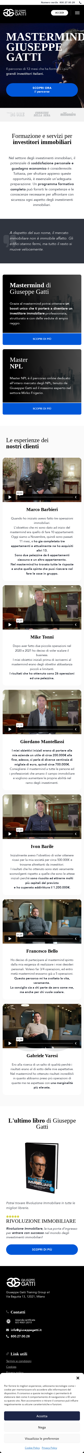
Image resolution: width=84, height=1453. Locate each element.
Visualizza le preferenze (42, 1438)
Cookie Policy (32, 1448)
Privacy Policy (49, 1448)
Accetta (42, 1416)
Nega (42, 1427)
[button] (78, 1378)
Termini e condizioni (18, 1361)
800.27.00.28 (67, 2)
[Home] (14, 13)
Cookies (11, 1367)
